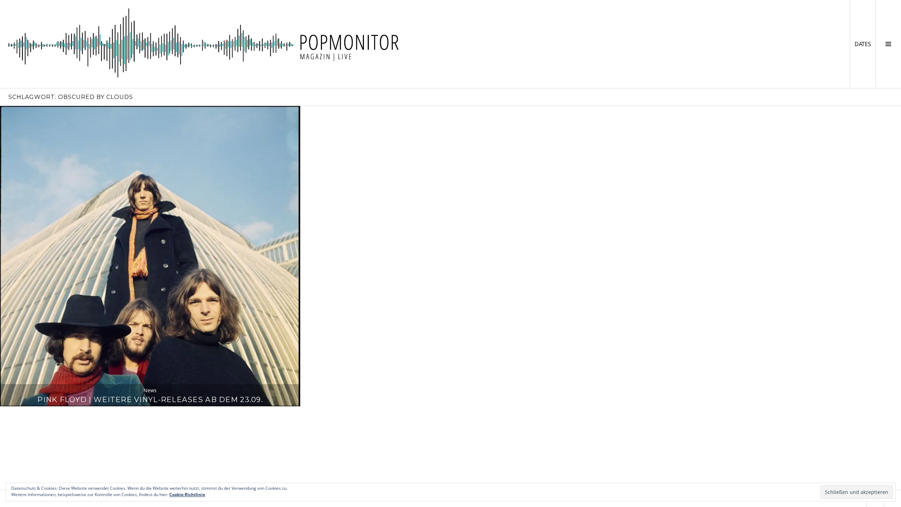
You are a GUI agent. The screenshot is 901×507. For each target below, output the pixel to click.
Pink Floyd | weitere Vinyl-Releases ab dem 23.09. (150, 399)
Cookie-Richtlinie (187, 494)
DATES (865, 44)
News (150, 390)
